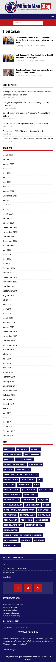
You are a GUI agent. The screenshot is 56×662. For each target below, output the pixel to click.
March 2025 (8, 155)
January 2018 (8, 381)
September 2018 (10, 345)
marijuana (43, 500)
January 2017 (8, 435)
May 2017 (7, 417)
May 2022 (7, 182)
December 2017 (10, 386)
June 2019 (7, 304)
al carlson (22, 449)
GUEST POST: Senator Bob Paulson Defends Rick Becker (28, 138)
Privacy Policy (8, 572)
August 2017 (8, 404)
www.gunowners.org (11, 616)
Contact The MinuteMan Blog (14, 568)
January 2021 (8, 223)
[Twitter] (28, 588)
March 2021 (8, 213)
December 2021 (10, 195)
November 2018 (10, 336)
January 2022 (8, 191)
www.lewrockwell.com (12, 607)
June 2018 (7, 358)
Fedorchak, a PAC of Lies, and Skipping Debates (24, 131)
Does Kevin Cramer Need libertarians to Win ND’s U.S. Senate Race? (34, 71)
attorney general (12, 454)
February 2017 (9, 431)
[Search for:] (28, 22)
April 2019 (7, 313)
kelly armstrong (12, 495)
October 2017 (9, 395)
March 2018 (8, 372)
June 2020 (7, 250)
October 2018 (9, 340)
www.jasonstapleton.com (13, 604)
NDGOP (46, 505)
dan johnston (22, 469)
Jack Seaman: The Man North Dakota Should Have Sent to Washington (34, 56)
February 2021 (9, 218)
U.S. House (25, 540)
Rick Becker (26, 520)
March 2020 (8, 263)
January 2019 (8, 327)
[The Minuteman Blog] (28, 12)
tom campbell (10, 540)
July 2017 (7, 408)
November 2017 (10, 390)
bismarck (8, 459)
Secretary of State (34, 525)
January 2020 (8, 272)
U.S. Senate (39, 540)
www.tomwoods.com (11, 610)
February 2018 (9, 376)
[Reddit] (38, 588)
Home (5, 564)
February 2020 (9, 268)
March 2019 (8, 318)
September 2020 (10, 241)
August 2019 (8, 295)
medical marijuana (13, 505)
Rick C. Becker (41, 520)
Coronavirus (35, 464)
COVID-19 (8, 469)
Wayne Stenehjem (12, 545)
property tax (10, 515)
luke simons (28, 500)
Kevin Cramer (30, 495)
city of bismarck (24, 459)
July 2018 (7, 354)
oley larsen (43, 510)
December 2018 (10, 331)
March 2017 (8, 426)
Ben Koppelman (32, 454)
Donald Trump (11, 480)
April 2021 (7, 209)
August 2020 (8, 245)
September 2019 (10, 291)
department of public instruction (20, 474)
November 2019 (10, 281)
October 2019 (9, 286)
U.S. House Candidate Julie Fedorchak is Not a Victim (26, 123)
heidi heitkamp (11, 490)
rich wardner (10, 520)
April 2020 (7, 259)
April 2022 (7, 186)
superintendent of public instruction (23, 535)
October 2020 (9, 236)
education (9, 485)
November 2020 (10, 232)
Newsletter (7, 577)
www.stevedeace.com (12, 613)
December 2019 (10, 277)
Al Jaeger (35, 449)
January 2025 (8, 164)
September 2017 (10, 399)
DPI (39, 480)
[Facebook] (18, 588)
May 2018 (7, 363)
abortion (8, 449)
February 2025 (9, 159)
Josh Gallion (45, 490)
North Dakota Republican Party (19, 510)
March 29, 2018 (23, 61)
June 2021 (7, 200)
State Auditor (10, 530)
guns (36, 485)
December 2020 (10, 227)
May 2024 (7, 168)
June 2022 (7, 177)
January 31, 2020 (23, 46)
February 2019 (9, 322)
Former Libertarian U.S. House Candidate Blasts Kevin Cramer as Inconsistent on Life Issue (34, 40)
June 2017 (7, 413)
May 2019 (7, 309)
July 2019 (7, 300)
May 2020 (7, 254)
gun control (24, 485)
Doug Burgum (27, 480)
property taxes (27, 515)
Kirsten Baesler (11, 500)
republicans (44, 515)
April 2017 (7, 422)
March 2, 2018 (23, 75)
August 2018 (8, 349)
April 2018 (7, 367)
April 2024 (7, 173)
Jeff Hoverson (28, 490)
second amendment (13, 525)
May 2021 (7, 204)
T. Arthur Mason (39, 46)
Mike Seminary (32, 505)
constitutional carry (15, 464)
